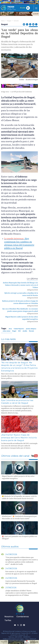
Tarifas (8, 620)
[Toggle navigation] (36, 8)
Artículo (16, 20)
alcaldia (25, 331)
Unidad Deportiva (19, 328)
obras (10, 328)
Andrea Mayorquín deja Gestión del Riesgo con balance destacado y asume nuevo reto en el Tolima (20, 285)
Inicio (3, 20)
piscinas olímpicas (31, 328)
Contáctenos (22, 616)
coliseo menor (6, 331)
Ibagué (9, 20)
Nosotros (9, 616)
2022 (19, 331)
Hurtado (31, 331)
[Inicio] (3, 8)
